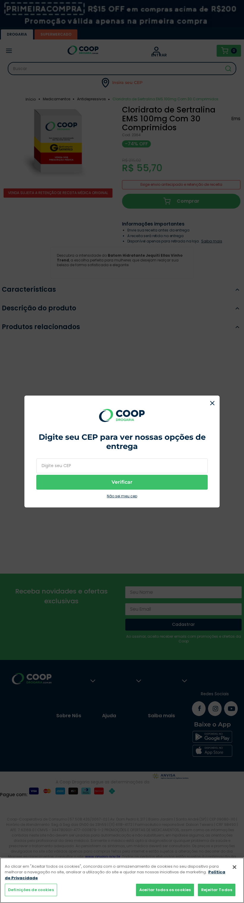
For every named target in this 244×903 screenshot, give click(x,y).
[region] (122, 880)
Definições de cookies (31, 890)
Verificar (122, 482)
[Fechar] (234, 867)
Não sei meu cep (122, 496)
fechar (212, 403)
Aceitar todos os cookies (165, 890)
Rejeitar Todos (216, 890)
